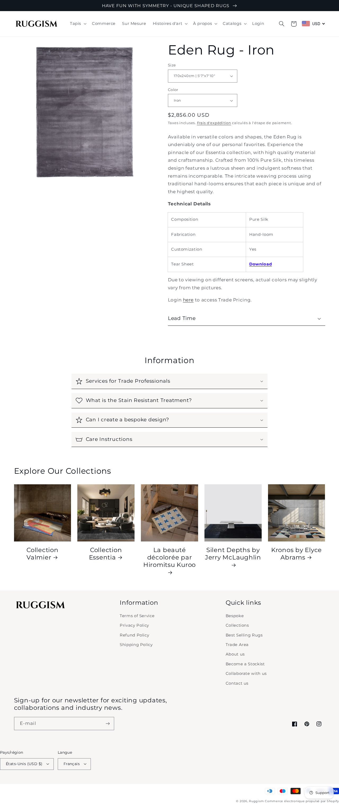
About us (235, 654)
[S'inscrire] (107, 723)
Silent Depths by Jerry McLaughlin (233, 553)
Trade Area (237, 644)
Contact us (237, 683)
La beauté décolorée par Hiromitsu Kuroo (169, 557)
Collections (237, 625)
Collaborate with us (246, 673)
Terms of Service (137, 615)
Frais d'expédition (214, 123)
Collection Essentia (105, 553)
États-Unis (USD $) (24, 764)
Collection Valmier (42, 553)
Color (173, 90)
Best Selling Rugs (244, 635)
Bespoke (235, 615)
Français (72, 764)
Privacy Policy (134, 625)
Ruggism (256, 801)
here (188, 299)
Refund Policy (134, 635)
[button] (77, 24)
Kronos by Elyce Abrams (296, 553)
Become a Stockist (245, 664)
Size (172, 65)
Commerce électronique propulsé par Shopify (302, 801)
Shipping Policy (136, 644)
